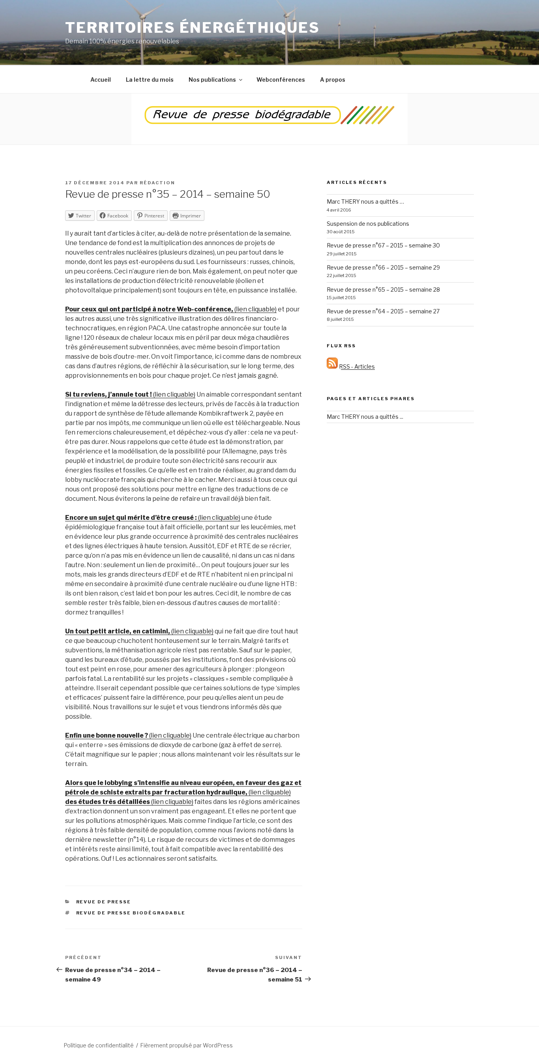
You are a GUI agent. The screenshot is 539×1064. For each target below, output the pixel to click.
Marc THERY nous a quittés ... (365, 416)
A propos (332, 79)
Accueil (100, 79)
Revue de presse (103, 902)
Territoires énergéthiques (192, 27)
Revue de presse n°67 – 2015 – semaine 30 (383, 245)
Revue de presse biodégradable (131, 913)
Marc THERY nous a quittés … (365, 201)
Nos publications (212, 79)
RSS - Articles (356, 366)
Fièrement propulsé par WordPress (186, 1045)
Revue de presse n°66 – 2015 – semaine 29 (383, 267)
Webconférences (280, 79)
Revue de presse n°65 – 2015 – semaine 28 (383, 289)
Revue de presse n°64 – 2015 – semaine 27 (383, 311)
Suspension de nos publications (368, 223)
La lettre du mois (150, 79)
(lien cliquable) (171, 309)
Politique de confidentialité (99, 1045)
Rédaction (157, 182)
